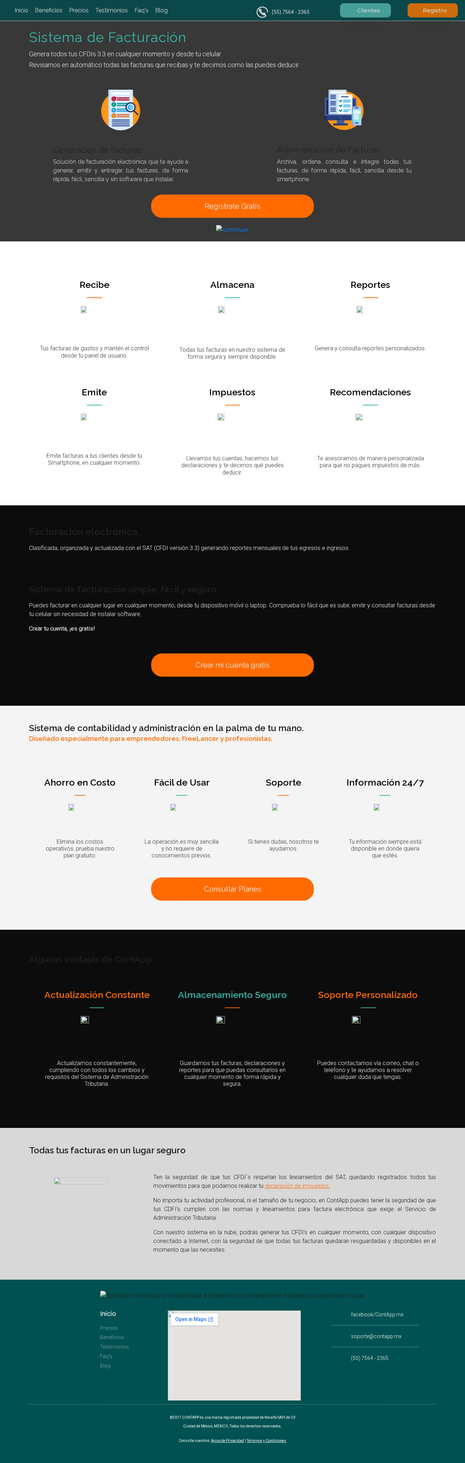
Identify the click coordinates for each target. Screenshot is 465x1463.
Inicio (21, 10)
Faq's (141, 10)
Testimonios (111, 10)
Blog (161, 10)
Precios (79, 10)
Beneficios (48, 10)
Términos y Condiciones (266, 1441)
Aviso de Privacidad (227, 1441)
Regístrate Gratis (232, 206)
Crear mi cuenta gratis (232, 665)
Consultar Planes (232, 889)
